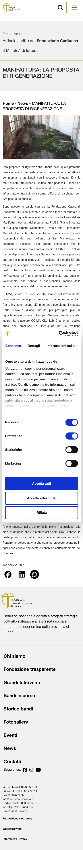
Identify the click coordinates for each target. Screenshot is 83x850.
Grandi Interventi (22, 683)
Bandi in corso (19, 696)
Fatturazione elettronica (18, 818)
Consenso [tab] (13, 346)
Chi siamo (14, 656)
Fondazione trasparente (30, 669)
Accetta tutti (41, 483)
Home (8, 104)
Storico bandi (18, 709)
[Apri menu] (74, 7)
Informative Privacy (15, 839)
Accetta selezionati (41, 498)
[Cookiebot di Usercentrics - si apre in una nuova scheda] (59, 333)
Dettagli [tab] (34, 346)
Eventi (10, 735)
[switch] (71, 436)
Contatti (12, 762)
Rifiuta (42, 512)
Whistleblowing (12, 829)
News (22, 104)
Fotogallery (16, 722)
